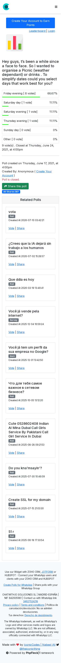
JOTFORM (47, 572)
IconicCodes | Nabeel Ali (39, 644)
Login (51, 31)
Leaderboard (37, 31)
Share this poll (16, 186)
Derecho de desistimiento (38, 615)
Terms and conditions (32, 605)
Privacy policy (11, 605)
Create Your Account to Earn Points (30, 23)
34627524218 (30, 601)
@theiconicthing (30, 648)
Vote (11, 228)
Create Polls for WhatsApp (18, 585)
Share (21, 228)
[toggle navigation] (56, 6)
